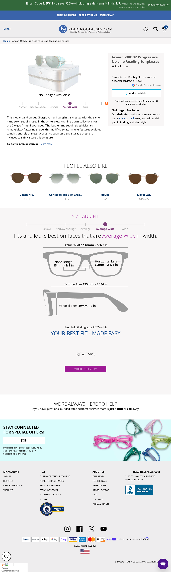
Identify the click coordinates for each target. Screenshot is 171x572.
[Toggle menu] (7, 29)
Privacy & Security (50, 485)
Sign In (7, 476)
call (131, 118)
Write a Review (120, 66)
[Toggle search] (155, 29)
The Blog (98, 499)
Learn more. (46, 144)
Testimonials (100, 480)
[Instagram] (67, 531)
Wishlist (8, 490)
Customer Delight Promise (55, 476)
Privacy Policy (35, 447)
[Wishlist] (145, 29)
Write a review (85, 369)
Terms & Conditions (17, 450)
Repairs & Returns (13, 485)
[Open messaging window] (163, 564)
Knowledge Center (50, 494)
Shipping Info (100, 485)
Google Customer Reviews (148, 85)
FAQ (95, 494)
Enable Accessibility (158, 4)
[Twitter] (92, 531)
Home (6, 41)
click (120, 409)
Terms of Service (49, 490)
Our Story (98, 476)
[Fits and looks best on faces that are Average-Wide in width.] (54, 108)
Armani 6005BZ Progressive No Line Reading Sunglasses (40, 41)
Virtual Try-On (101, 503)
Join (24, 440)
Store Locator (101, 490)
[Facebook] (79, 531)
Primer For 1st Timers (52, 480)
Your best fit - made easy (85, 333)
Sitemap (44, 499)
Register (8, 480)
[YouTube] (104, 531)
